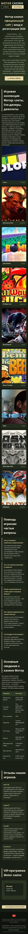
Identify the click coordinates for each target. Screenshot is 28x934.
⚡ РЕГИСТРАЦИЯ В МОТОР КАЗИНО (14, 907)
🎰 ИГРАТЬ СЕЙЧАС (14, 78)
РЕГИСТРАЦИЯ (18, 7)
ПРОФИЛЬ (6, 7)
